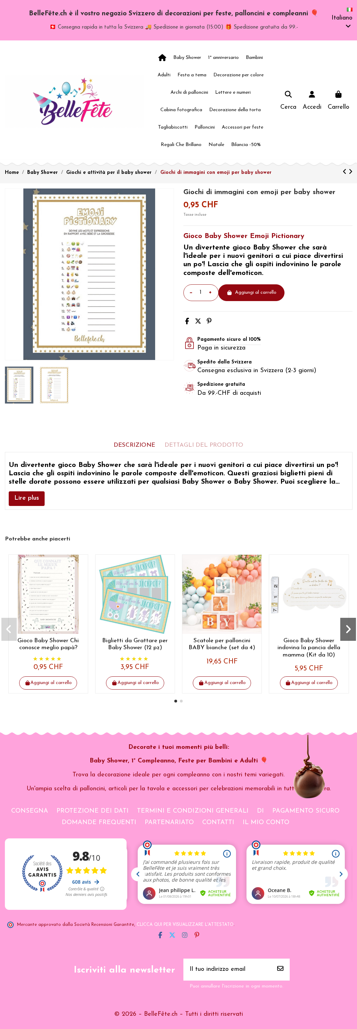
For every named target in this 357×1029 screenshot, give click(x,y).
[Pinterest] (209, 322)
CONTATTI (218, 823)
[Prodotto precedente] (346, 172)
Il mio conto (266, 823)
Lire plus (26, 498)
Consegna (29, 811)
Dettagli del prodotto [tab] (204, 445)
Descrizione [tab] (134, 445)
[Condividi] (187, 322)
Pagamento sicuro (306, 811)
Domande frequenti (99, 823)
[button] (175, 701)
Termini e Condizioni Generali (193, 811)
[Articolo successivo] (350, 172)
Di (260, 811)
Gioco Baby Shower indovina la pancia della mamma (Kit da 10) (309, 648)
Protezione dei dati (92, 811)
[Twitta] (198, 322)
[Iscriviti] (280, 970)
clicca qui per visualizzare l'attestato (185, 925)
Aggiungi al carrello (255, 292)
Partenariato (169, 823)
